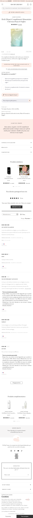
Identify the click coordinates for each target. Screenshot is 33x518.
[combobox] (26, 218)
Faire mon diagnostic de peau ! (11, 95)
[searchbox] (9, 214)
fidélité (12, 54)
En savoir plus (28, 288)
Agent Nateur (16, 17)
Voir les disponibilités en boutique (17, 69)
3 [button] (16, 186)
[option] (16, 65)
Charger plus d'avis (16, 383)
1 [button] (13, 186)
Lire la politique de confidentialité (8, 511)
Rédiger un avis (16, 207)
